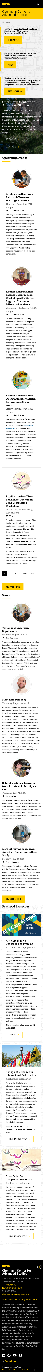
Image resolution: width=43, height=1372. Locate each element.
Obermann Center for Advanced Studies (17, 13)
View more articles (13, 898)
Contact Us (11, 139)
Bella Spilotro (11, 796)
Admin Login (10, 1361)
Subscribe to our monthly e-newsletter (19, 1299)
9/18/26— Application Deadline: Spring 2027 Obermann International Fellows (20, 31)
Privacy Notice (6, 1370)
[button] (38, 4)
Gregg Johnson (12, 862)
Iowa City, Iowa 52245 (12, 1288)
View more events (13, 586)
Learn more (11, 147)
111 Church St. (9, 1284)
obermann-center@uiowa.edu (15, 1294)
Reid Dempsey (12, 638)
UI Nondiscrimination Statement (23, 1370)
